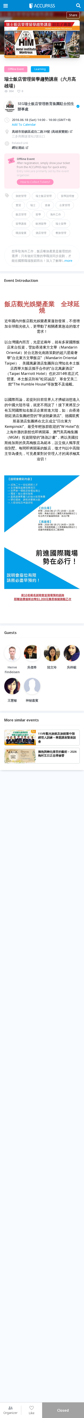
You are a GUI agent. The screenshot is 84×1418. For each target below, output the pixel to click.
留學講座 (21, 224)
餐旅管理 (61, 233)
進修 (47, 205)
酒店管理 (41, 233)
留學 (38, 214)
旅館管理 (21, 196)
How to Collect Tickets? (35, 182)
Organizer (10, 1413)
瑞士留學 (61, 224)
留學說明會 (67, 196)
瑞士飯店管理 (44, 196)
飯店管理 (21, 214)
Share (73, 15)
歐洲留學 (41, 224)
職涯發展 (21, 233)
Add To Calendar (24, 124)
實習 (18, 205)
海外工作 (55, 214)
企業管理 (64, 205)
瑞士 (33, 205)
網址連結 (18, 147)
